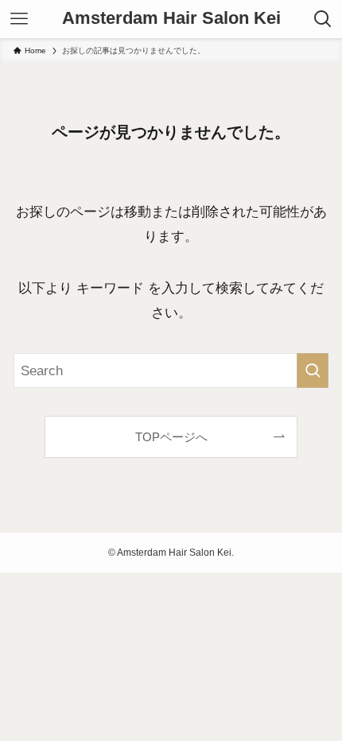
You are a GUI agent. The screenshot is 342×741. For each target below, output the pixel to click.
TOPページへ (171, 437)
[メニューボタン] (19, 19)
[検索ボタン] (323, 19)
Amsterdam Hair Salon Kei (171, 19)
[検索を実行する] (312, 370)
